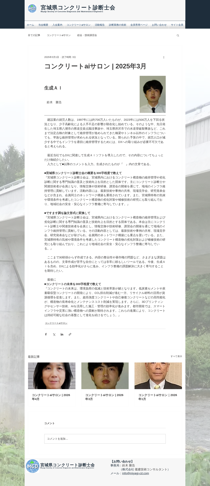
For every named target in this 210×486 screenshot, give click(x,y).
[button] (177, 35)
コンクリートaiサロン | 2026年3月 (104, 397)
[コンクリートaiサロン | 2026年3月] (105, 375)
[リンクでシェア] (70, 334)
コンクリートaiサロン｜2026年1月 (157, 397)
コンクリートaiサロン (59, 35)
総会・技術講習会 (87, 35)
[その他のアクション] (164, 57)
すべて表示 (176, 356)
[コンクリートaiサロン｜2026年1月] (158, 375)
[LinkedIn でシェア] (61, 334)
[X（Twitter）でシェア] (53, 334)
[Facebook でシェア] (45, 334)
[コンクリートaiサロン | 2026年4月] (51, 375)
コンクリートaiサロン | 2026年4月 (51, 397)
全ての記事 (34, 35)
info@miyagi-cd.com (135, 473)
